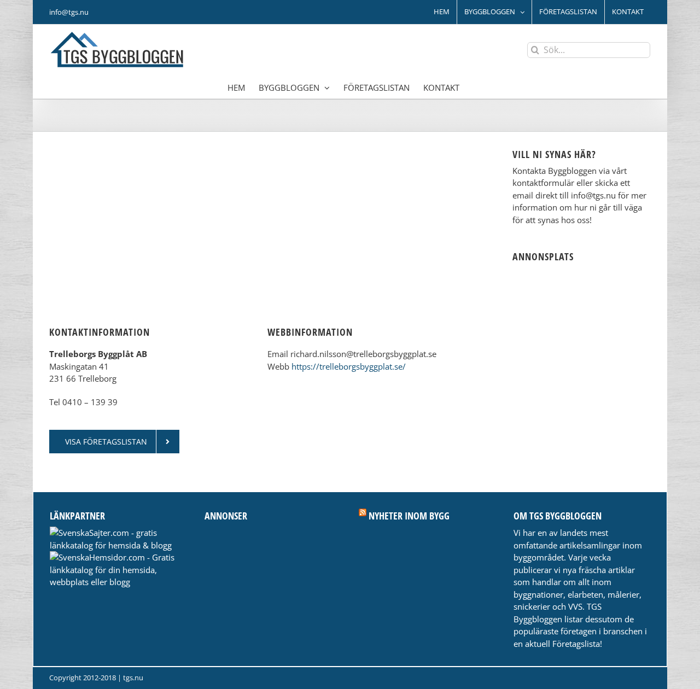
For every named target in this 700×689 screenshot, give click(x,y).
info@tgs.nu (69, 12)
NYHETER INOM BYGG (409, 515)
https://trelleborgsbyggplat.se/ (348, 366)
